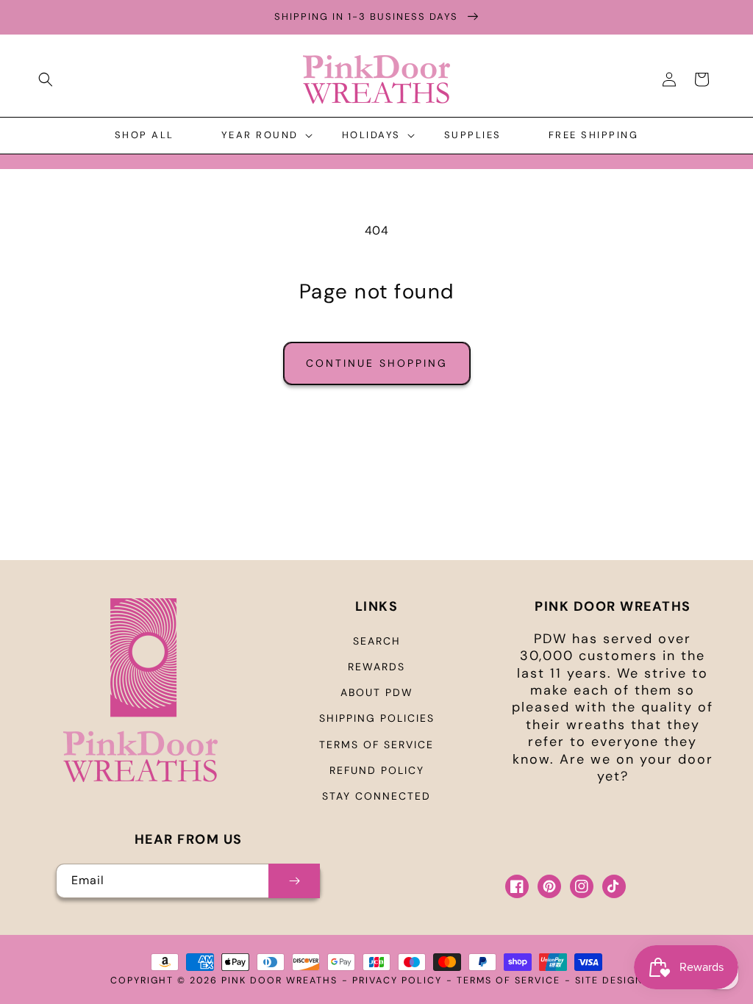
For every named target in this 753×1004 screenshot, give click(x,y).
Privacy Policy (397, 980)
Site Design (609, 980)
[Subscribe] (294, 881)
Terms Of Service (508, 980)
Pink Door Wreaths (279, 980)
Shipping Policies (377, 718)
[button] (45, 79)
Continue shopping (377, 363)
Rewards (376, 666)
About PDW (376, 692)
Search (377, 641)
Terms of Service (376, 744)
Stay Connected (376, 796)
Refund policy (376, 770)
